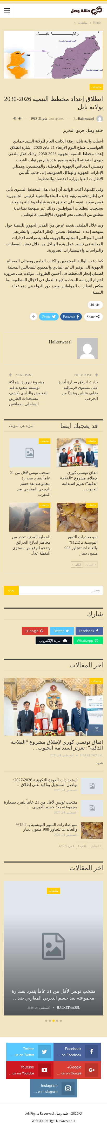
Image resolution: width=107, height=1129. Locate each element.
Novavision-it (65, 1121)
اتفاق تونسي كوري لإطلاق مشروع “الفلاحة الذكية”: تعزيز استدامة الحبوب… (57, 745)
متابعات (96, 87)
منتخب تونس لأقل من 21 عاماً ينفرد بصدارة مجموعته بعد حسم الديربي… (40, 804)
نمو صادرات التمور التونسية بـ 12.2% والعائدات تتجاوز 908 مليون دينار (46, 826)
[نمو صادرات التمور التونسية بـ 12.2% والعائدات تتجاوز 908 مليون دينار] (77, 517)
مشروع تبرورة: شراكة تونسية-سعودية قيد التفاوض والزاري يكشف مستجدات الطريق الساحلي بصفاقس (28, 393)
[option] (53, 949)
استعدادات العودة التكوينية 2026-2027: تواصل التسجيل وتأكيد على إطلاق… (45, 782)
